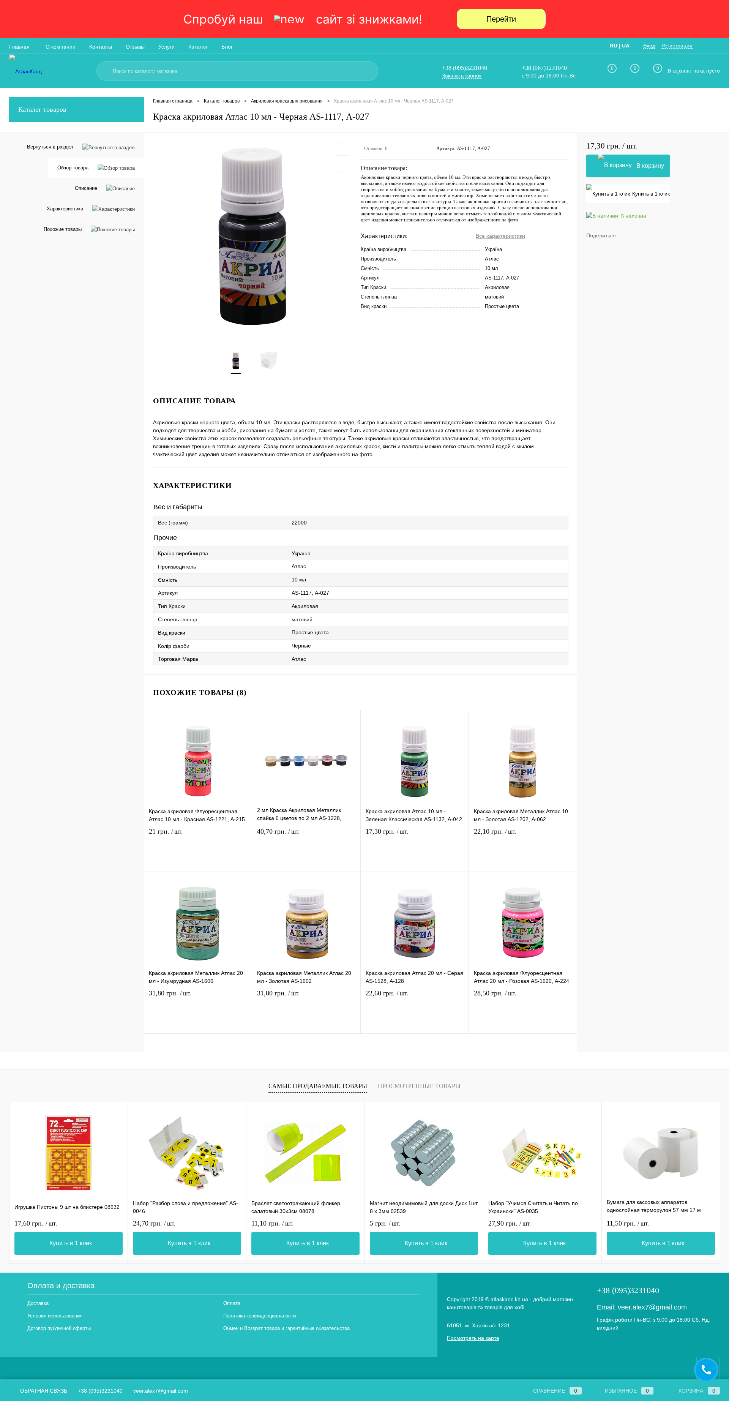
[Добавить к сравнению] (342, 165)
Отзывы (135, 47)
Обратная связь (43, 1391)
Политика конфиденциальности (259, 1316)
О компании (61, 47)
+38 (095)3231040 (464, 68)
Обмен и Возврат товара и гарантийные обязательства (286, 1328)
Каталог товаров (42, 109)
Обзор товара (72, 168)
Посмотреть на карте (473, 1338)
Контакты (100, 47)
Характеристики (65, 209)
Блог (227, 47)
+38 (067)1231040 (544, 68)
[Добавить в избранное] (342, 149)
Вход (649, 46)
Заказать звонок (461, 76)
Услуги (166, 47)
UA (626, 46)
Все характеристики (500, 236)
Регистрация (677, 46)
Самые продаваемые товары (317, 1086)
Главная (19, 47)
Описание (86, 188)
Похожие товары (63, 229)
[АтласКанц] (49, 71)
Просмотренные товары (419, 1086)
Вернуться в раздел (50, 147)
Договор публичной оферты (59, 1328)
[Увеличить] (252, 237)
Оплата (231, 1303)
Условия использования (54, 1316)
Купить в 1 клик (651, 194)
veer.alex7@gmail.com (652, 1307)
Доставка (38, 1303)
